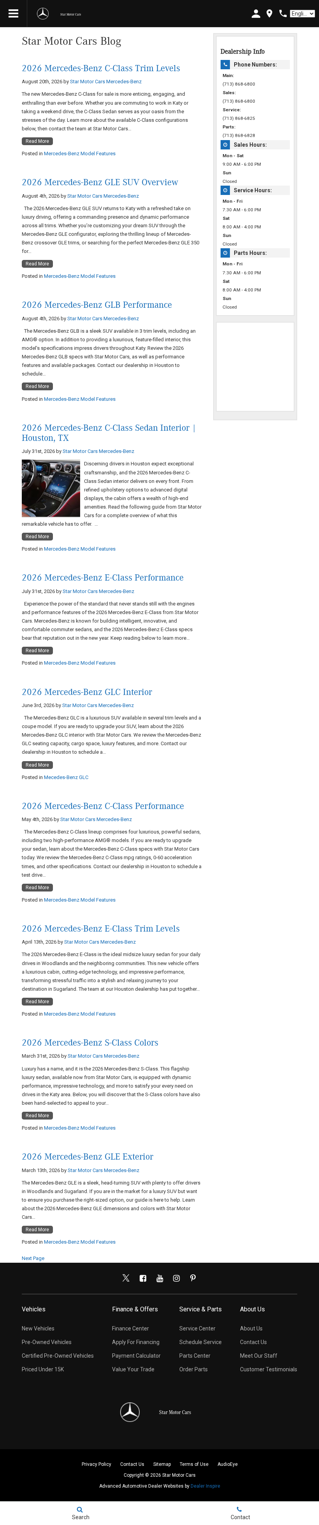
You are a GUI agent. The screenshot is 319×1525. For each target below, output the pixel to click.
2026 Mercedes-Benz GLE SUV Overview (100, 182)
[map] (269, 13)
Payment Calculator (136, 1356)
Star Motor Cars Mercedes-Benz (106, 81)
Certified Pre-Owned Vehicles (58, 1356)
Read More (37, 141)
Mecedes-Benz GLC (66, 777)
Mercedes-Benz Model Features (80, 153)
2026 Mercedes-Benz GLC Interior (87, 692)
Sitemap (162, 1464)
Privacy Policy (96, 1464)
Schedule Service (200, 1342)
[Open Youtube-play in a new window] (159, 1278)
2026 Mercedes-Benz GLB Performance (97, 305)
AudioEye (227, 1464)
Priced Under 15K (43, 1369)
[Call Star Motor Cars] (283, 13)
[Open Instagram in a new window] (176, 1278)
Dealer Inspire (205, 1486)
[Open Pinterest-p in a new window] (193, 1278)
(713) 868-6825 (239, 118)
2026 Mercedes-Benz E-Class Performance (103, 578)
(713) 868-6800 (239, 84)
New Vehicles (38, 1328)
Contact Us (253, 1342)
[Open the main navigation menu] (13, 13)
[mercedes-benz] (43, 13)
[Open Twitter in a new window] (126, 1278)
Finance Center (130, 1328)
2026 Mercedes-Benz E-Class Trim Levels (101, 929)
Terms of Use (194, 1464)
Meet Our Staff (258, 1356)
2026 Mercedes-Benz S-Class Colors (90, 1043)
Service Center (197, 1328)
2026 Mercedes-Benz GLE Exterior (87, 1157)
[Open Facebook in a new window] (143, 1278)
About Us (251, 1328)
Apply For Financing (136, 1342)
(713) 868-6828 (239, 135)
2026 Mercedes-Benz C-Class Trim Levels (101, 68)
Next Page (33, 1258)
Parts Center (194, 1356)
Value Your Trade (133, 1369)
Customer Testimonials (268, 1369)
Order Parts (193, 1369)
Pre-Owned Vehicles (47, 1342)
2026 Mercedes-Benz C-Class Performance (103, 806)
